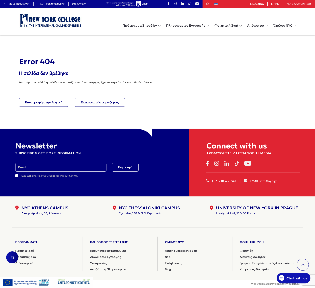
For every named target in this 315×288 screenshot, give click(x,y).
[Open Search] (207, 4)
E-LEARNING (257, 3)
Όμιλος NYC (282, 25)
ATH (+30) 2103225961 (17, 3)
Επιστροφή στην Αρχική (43, 102)
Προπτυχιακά (24, 250)
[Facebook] (168, 4)
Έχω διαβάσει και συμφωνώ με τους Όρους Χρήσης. (50, 175)
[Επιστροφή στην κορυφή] (303, 265)
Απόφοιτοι (255, 25)
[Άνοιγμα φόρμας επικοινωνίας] (12, 257)
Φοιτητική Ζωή (226, 25)
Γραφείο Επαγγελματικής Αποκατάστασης (269, 263)
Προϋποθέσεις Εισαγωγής (108, 250)
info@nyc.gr (79, 3)
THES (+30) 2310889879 (51, 3)
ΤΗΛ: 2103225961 (223, 181)
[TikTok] (189, 4)
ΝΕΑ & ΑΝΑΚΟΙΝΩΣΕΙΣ (299, 3)
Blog (168, 269)
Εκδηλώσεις (173, 263)
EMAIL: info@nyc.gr (263, 181)
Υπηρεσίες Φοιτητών (254, 269)
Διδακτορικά (24, 263)
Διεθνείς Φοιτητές (252, 257)
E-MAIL (275, 3)
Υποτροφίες (98, 263)
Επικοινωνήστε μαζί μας (100, 102)
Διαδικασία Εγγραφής (105, 257)
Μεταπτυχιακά (25, 257)
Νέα (168, 257)
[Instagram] (175, 4)
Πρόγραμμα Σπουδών (139, 25)
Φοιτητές (246, 250)
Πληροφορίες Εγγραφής (185, 25)
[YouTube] (197, 4)
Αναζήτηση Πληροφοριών (108, 269)
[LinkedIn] (182, 4)
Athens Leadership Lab (181, 250)
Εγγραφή (125, 167)
